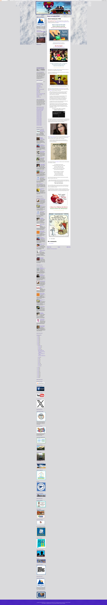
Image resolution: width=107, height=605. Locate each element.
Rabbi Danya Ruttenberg (52, 136)
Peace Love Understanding (40, 93)
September (39, 349)
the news (50, 90)
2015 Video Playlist (39, 121)
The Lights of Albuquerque (41, 31)
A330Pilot (58, 603)
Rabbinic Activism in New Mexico (42, 268)
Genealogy (38, 85)
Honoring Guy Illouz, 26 (42, 171)
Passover (38, 92)
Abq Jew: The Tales (39, 84)
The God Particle (42, 306)
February (39, 364)
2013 (38, 373)
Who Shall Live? (57, 161)
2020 (38, 343)
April (39, 362)
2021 (38, 342)
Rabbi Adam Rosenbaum (58, 21)
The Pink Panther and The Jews (42, 319)
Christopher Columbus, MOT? (42, 275)
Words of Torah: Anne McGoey (42, 130)
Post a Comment (51, 243)
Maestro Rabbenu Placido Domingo (42, 326)
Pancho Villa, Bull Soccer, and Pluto (42, 151)
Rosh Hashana (59, 43)
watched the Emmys (62, 88)
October (39, 348)
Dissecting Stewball (42, 199)
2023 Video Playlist (39, 112)
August (39, 357)
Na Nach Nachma (42, 177)
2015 (38, 371)
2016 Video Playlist (39, 120)
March (39, 363)
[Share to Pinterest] (54, 238)
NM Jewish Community (40, 89)
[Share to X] (52, 238)
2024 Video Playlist (39, 111)
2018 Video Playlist (39, 118)
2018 (38, 367)
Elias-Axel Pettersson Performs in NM (42, 138)
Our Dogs (38, 91)
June (39, 359)
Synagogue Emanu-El (66, 21)
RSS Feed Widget (41, 65)
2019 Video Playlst (39, 117)
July (38, 358)
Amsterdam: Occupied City (42, 218)
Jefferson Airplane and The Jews (42, 231)
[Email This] (51, 238)
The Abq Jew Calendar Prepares (42, 145)
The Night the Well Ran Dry (41, 355)
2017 (38, 368)
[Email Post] (49, 238)
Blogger (64, 603)
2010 (38, 377)
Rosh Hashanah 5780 (41, 350)
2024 (38, 338)
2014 (38, 372)
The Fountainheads (57, 47)
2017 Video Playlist (39, 119)
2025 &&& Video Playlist (40, 110)
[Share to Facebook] (53, 238)
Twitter (67, 136)
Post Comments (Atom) (54, 248)
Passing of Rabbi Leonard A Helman (42, 164)
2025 (38, 337)
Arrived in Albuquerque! (40, 183)
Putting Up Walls (42, 157)
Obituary (38, 90)
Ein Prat (63, 47)
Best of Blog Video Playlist (40, 109)
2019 (38, 344)
